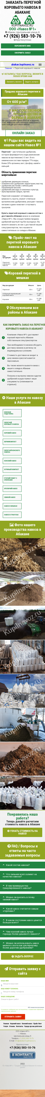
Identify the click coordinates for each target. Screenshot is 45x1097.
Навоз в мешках (10, 506)
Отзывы (12, 1026)
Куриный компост (11, 469)
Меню (40, 63)
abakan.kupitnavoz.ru (22, 64)
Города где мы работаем (33, 1026)
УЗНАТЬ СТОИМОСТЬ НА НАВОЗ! (24, 832)
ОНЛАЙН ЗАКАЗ (23, 133)
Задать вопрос (32, 82)
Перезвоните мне (23, 46)
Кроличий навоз (10, 489)
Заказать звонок (14, 82)
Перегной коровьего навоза (11, 423)
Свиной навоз (9, 497)
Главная (6, 1024)
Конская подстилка (8, 413)
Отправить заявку (13, 1016)
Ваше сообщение (8, 997)
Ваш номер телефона (9, 989)
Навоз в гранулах (11, 515)
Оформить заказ (22, 53)
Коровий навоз (10, 433)
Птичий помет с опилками (10, 479)
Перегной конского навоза (12, 451)
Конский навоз (10, 461)
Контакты (19, 1026)
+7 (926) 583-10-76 (22, 36)
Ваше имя (5, 981)
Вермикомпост (10, 442)
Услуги (5, 1026)
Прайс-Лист (37, 1024)
